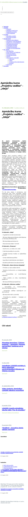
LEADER (5, 28)
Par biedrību (10, 51)
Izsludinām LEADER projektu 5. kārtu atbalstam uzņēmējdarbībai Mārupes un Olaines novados (14, 368)
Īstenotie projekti (11, 37)
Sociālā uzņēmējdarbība (13, 48)
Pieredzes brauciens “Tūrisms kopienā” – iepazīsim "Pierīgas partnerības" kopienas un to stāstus (13, 345)
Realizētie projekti (11, 32)
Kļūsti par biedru (11, 53)
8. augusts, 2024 (6, 425)
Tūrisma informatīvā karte (16, 62)
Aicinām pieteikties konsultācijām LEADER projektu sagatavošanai (12, 452)
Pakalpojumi (7, 38)
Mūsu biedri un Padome (13, 52)
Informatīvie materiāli (12, 58)
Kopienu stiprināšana (12, 40)
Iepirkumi (9, 64)
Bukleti (11, 63)
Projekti (5, 34)
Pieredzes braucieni (12, 44)
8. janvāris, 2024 (6, 405)
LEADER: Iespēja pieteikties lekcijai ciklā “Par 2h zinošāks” (13, 409)
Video (10, 60)
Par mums (6, 49)
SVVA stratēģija (10, 33)
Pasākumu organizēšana (13, 43)
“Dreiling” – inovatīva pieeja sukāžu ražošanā (12, 428)
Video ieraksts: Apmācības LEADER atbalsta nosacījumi (13, 389)
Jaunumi (5, 26)
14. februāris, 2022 (7, 108)
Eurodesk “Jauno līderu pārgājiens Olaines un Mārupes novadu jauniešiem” (15, 470)
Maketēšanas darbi (11, 47)
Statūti (8, 56)
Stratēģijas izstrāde (11, 45)
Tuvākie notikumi (19, 108)
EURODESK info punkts (10, 466)
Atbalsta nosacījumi (12, 30)
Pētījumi (11, 59)
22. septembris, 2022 (8, 386)
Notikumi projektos (13, 412)
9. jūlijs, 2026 (5, 363)
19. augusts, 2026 (7, 340)
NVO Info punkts (8, 465)
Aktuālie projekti (11, 36)
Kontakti (6, 66)
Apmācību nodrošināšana (13, 41)
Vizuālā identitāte (11, 55)
